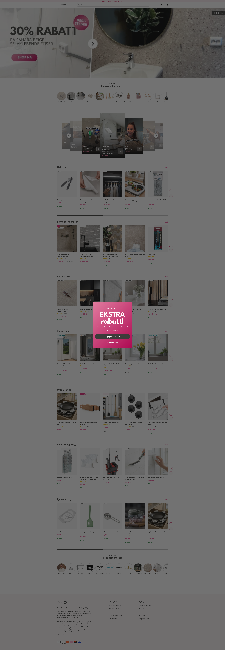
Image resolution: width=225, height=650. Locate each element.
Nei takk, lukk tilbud (112, 342)
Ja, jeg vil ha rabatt (112, 337)
